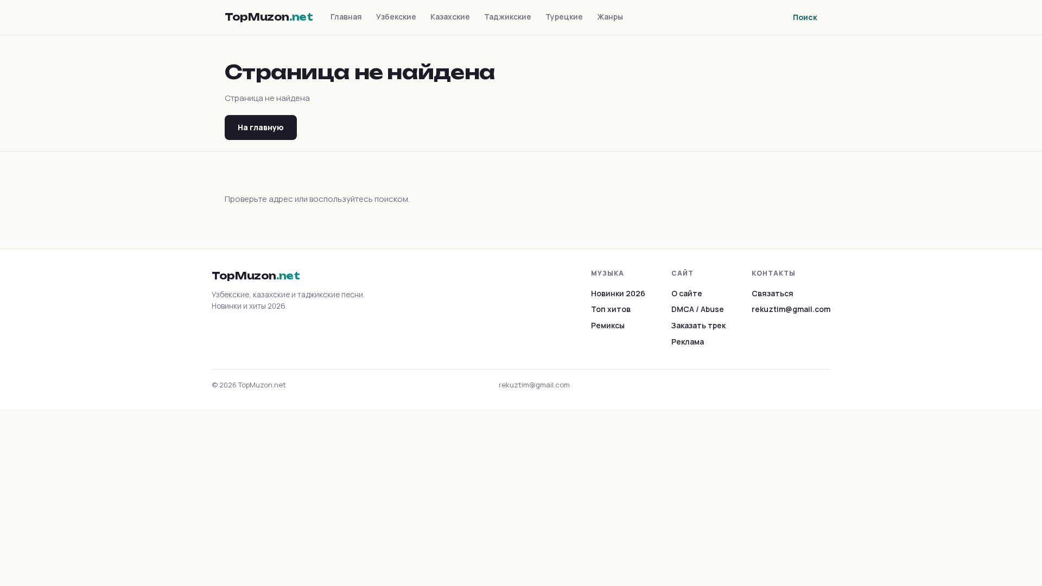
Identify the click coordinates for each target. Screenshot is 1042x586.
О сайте (686, 293)
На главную (261, 127)
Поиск (805, 17)
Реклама (687, 341)
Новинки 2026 (618, 293)
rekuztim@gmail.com (791, 309)
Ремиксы (608, 325)
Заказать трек (698, 325)
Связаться (772, 293)
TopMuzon (269, 17)
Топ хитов (611, 309)
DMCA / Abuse (697, 309)
